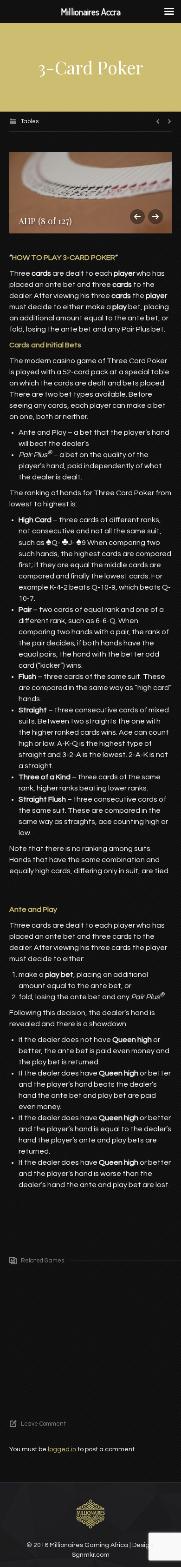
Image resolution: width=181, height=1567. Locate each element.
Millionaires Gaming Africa (89, 1545)
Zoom (115, 1295)
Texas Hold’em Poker (77, 1380)
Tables (30, 121)
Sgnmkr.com (91, 1555)
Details (132, 1295)
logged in (62, 1449)
